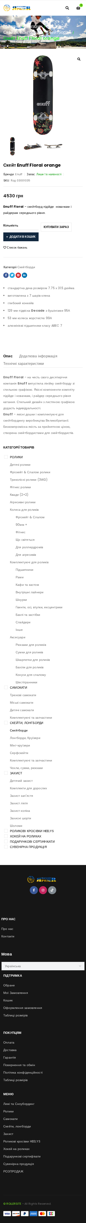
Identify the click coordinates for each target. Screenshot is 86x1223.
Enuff (18, 174)
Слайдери (23, 622)
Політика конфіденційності (23, 1072)
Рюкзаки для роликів (31, 645)
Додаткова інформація (38, 356)
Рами (20, 577)
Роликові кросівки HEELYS (32, 831)
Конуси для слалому (31, 675)
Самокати (18, 687)
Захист (16, 773)
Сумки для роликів (29, 652)
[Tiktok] (52, 890)
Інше (19, 630)
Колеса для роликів (24, 509)
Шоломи (16, 825)
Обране (9, 985)
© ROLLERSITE (12, 1204)
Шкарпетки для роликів (33, 660)
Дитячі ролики (20, 464)
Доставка (10, 1050)
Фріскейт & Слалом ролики (30, 472)
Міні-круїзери (20, 745)
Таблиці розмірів (15, 1015)
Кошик (8, 1000)
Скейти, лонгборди (22, 32)
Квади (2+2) (19, 494)
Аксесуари (17, 637)
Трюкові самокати (23, 695)
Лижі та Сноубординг (18, 1104)
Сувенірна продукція (28, 847)
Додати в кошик (22, 237)
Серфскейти (19, 753)
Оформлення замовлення (22, 1008)
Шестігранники (26, 682)
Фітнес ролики (20, 487)
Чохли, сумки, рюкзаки (26, 768)
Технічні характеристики (23, 363)
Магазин (33, 26)
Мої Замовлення (15, 993)
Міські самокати (21, 702)
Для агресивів (26, 554)
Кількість (10, 225)
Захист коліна (20, 810)
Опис (8, 356)
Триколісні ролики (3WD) (29, 479)
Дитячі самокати (22, 710)
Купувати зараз (56, 227)
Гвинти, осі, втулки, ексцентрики (39, 607)
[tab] (8, 356)
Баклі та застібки (28, 614)
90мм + (21, 524)
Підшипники (24, 569)
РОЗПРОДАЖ (13, 1171)
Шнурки (21, 599)
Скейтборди (58, 32)
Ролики (16, 457)
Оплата (8, 1042)
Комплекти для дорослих (28, 788)
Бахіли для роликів (30, 667)
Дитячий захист (21, 780)
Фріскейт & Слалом (30, 517)
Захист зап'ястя (21, 795)
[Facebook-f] (34, 890)
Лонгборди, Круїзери (25, 738)
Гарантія (9, 1057)
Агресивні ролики (23, 502)
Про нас (7, 929)
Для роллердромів (29, 547)
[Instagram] (43, 890)
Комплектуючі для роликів (29, 562)
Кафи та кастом (27, 584)
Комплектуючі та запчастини (31, 717)
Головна (12, 26)
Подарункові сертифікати (32, 841)
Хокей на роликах (25, 836)
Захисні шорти (20, 818)
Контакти (8, 936)
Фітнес (20, 532)
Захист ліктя (19, 803)
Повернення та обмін (19, 1065)
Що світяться (25, 539)
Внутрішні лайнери (29, 592)
